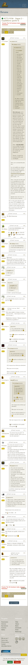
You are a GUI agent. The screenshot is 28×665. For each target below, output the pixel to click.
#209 (24, 308)
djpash (3, 520)
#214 (24, 442)
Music (17, 626)
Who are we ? (4, 638)
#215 (24, 462)
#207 (24, 279)
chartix (3, 311)
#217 (24, 516)
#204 (24, 240)
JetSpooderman (5, 433)
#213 (24, 430)
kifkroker (4, 544)
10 (3, 32)
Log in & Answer (14, 603)
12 (9, 32)
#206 (24, 267)
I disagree (17, 662)
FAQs (16, 622)
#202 (24, 213)
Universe (3, 624)
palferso (12, 41)
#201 (24, 38)
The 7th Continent (12, 23)
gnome (3, 497)
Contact (3, 644)
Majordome (4, 445)
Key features (4, 626)
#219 (24, 540)
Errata (16, 629)
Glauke (8, 497)
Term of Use (4, 640)
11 (6, 32)
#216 (24, 494)
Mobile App (18, 631)
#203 (24, 225)
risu (3, 270)
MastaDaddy (14, 44)
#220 (24, 553)
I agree (10, 662)
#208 (24, 296)
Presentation (4, 622)
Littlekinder (5, 41)
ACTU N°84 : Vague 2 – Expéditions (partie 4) (12, 19)
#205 (24, 254)
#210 (24, 323)
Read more (21, 660)
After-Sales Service (6, 646)
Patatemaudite (5, 326)
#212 (24, 376)
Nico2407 (4, 348)
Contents (3, 628)
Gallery (3, 629)
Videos (17, 624)
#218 (24, 528)
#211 (24, 345)
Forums (4, 23)
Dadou (3, 532)
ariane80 (4, 258)
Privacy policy (5, 642)
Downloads (18, 628)
